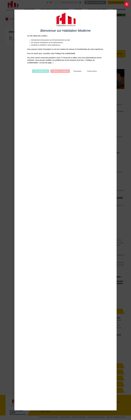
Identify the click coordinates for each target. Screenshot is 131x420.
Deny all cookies (61, 71)
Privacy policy (92, 71)
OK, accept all (41, 71)
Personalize (77, 71)
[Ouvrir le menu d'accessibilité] (126, 4)
